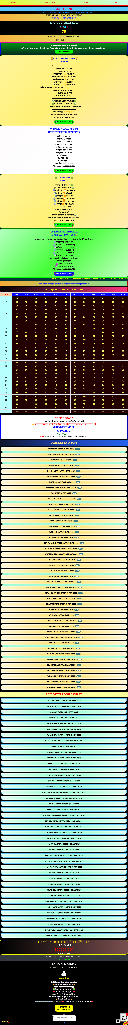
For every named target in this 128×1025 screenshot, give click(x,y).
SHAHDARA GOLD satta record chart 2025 (64, 901)
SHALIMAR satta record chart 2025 (64, 884)
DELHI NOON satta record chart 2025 (64, 758)
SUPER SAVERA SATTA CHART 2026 (64, 582)
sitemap (79, 957)
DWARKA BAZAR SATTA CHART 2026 (63, 659)
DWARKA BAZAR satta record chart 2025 (64, 930)
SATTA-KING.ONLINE (64, 18)
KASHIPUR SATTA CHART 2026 (63, 515)
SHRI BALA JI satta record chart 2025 (64, 919)
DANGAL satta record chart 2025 (64, 804)
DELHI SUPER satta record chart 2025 (64, 924)
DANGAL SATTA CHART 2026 (63, 537)
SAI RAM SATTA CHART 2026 (63, 576)
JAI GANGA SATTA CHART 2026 (63, 571)
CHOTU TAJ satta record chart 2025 (64, 752)
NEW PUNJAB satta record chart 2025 (64, 913)
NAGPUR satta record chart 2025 (64, 873)
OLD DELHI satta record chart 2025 (64, 781)
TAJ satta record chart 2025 (64, 746)
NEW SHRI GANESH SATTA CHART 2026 (63, 593)
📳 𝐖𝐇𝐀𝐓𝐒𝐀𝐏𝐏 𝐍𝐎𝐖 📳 (64, 122)
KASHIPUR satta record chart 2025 (64, 764)
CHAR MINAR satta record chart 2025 (64, 775)
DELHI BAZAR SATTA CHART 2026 (63, 471)
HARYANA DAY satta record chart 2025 (64, 867)
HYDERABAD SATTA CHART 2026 (64, 648)
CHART (87, 3)
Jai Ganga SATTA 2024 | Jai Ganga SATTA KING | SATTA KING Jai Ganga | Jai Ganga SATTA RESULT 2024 (64, 12)
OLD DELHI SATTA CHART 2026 (64, 532)
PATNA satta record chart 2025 (64, 769)
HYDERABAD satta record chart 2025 (64, 907)
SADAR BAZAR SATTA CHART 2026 (63, 499)
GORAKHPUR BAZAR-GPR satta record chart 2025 (64, 792)
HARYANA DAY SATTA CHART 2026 (63, 598)
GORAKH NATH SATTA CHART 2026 (63, 560)
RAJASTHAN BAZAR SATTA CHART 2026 (63, 554)
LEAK (115, 3)
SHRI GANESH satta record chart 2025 (64, 729)
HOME (14, 3)
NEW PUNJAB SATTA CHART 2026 (63, 654)
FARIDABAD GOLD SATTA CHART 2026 (64, 621)
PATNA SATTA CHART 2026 (63, 521)
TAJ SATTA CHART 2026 (63, 493)
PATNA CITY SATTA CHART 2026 (63, 565)
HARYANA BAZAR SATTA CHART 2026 (64, 587)
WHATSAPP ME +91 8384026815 (64, 1008)
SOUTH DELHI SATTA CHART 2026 (63, 632)
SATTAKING (50, 3)
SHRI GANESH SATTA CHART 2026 (63, 477)
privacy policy (58, 957)
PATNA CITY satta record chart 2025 (64, 838)
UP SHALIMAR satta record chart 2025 (64, 810)
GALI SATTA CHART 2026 (63, 460)
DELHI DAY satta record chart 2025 (64, 878)
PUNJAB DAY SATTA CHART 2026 (64, 482)
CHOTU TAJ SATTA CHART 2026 (63, 504)
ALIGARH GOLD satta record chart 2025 (64, 787)
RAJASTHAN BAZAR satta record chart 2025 (64, 827)
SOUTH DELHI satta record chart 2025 (64, 890)
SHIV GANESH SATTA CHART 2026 (63, 682)
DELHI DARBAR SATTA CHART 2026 (63, 665)
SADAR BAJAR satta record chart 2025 (64, 798)
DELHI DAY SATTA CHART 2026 (64, 615)
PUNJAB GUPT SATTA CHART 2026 (63, 676)
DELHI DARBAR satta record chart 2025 (64, 936)
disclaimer (70, 957)
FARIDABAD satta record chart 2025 (64, 700)
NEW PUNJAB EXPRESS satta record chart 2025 (64, 815)
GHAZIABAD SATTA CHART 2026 (63, 454)
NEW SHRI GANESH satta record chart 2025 (64, 861)
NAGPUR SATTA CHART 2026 (63, 609)
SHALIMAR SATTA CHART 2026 (64, 626)
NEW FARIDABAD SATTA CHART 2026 (63, 488)
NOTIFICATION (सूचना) (64, 959)
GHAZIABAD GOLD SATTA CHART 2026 (63, 637)
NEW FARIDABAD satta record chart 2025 (64, 741)
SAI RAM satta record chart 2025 (64, 850)
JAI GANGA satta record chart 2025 (64, 844)
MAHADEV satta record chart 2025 (64, 896)
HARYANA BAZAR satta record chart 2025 (64, 855)
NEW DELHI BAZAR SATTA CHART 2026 (63, 549)
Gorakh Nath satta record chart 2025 (64, 833)
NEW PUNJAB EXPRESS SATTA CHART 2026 (64, 543)
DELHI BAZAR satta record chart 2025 (64, 723)
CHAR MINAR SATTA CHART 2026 (64, 526)
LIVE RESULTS (64, 40)
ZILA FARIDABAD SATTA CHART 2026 (63, 604)
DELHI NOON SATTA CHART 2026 (64, 510)
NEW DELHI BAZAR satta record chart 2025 (64, 821)
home (48, 957)
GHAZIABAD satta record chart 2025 (64, 706)
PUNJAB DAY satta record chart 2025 (64, 735)
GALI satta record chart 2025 (64, 712)
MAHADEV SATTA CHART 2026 (64, 643)
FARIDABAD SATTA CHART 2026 (63, 449)
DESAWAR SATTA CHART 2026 (63, 465)
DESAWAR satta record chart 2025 (64, 718)
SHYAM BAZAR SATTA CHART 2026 (63, 687)
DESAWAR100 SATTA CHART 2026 (63, 670)
